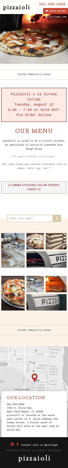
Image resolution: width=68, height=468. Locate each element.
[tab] (34, 187)
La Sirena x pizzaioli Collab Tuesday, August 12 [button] (34, 187)
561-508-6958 (52, 4)
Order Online (57, 10)
